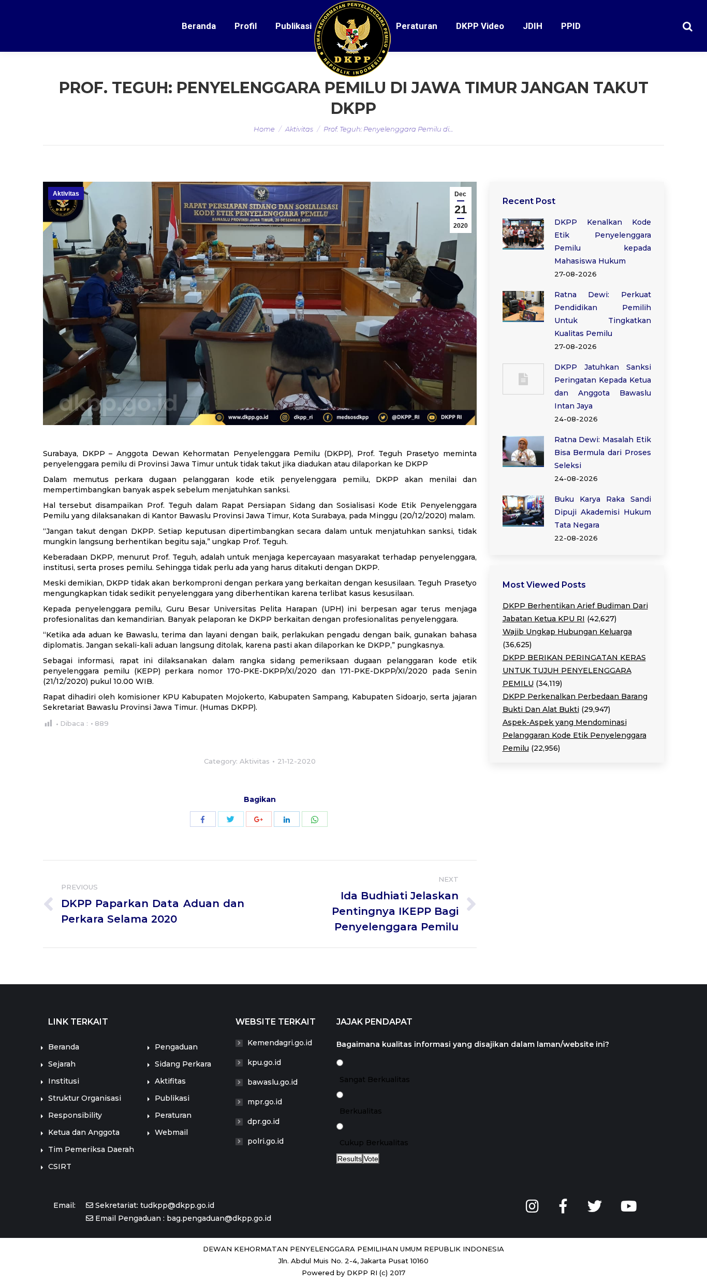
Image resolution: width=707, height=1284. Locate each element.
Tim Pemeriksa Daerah (91, 1149)
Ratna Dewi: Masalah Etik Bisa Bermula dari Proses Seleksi (603, 452)
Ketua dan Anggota (84, 1132)
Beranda (63, 1047)
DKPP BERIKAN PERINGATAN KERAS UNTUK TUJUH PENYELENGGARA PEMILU (574, 670)
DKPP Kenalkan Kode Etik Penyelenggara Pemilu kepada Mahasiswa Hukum (603, 241)
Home (264, 129)
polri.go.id (265, 1141)
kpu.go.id (264, 1062)
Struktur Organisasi (84, 1098)
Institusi (63, 1081)
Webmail (171, 1132)
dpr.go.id (263, 1121)
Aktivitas (299, 129)
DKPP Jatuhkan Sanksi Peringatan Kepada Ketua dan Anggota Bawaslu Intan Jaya (603, 386)
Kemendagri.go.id (279, 1042)
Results (349, 1159)
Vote (371, 1159)
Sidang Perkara (183, 1064)
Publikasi (172, 1098)
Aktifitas (170, 1081)
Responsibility (75, 1115)
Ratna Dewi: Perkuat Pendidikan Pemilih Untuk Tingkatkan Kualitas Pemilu (603, 314)
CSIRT (59, 1166)
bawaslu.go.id (272, 1082)
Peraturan (173, 1115)
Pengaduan (176, 1047)
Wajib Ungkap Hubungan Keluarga (567, 631)
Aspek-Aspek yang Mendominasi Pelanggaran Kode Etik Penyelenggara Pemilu (574, 735)
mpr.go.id (264, 1101)
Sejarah (62, 1064)
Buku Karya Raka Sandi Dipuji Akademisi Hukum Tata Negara (603, 512)
